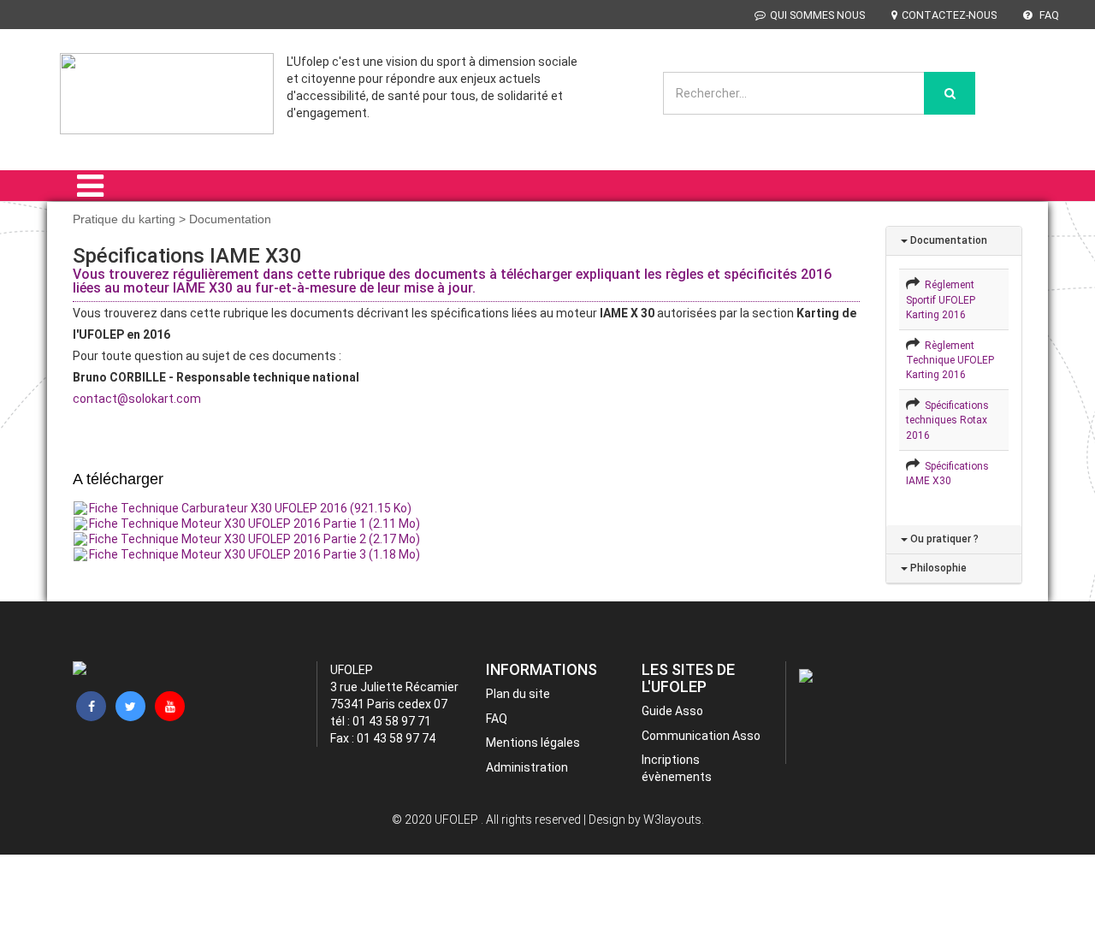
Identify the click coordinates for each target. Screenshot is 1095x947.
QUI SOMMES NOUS (817, 15)
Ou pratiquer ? (943, 539)
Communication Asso (701, 736)
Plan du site (518, 694)
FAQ (1048, 15)
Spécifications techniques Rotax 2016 (947, 420)
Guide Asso (672, 711)
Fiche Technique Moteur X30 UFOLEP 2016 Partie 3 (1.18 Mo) (254, 554)
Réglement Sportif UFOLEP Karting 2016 (940, 299)
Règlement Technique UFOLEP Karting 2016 (950, 360)
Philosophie (937, 568)
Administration (527, 767)
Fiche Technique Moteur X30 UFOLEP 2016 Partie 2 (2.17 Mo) (254, 539)
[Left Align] (949, 93)
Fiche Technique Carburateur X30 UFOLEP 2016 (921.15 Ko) (250, 508)
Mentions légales (533, 742)
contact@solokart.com (137, 398)
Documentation (947, 240)
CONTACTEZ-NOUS (949, 15)
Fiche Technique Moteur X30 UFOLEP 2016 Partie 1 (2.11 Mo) (254, 523)
